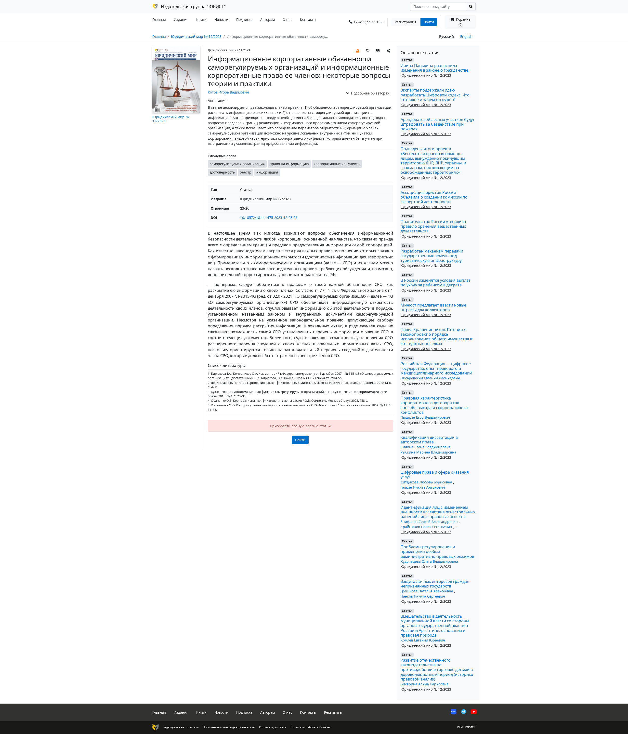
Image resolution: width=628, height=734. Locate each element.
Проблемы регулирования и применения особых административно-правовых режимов (437, 551)
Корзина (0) (463, 22)
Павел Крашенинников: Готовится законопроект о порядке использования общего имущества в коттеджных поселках (436, 337)
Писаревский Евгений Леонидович (430, 378)
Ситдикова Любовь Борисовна (427, 482)
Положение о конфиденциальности (229, 727)
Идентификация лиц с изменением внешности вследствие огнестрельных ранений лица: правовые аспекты (438, 512)
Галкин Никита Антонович (423, 487)
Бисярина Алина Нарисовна (424, 684)
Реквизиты (333, 712)
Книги (201, 19)
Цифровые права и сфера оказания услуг (435, 474)
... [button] (457, 526)
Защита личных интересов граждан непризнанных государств (435, 584)
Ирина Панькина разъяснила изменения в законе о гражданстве (434, 68)
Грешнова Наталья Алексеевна (427, 591)
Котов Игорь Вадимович (228, 92)
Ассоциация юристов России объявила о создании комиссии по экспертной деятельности (434, 197)
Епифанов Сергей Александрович (430, 521)
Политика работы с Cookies (310, 727)
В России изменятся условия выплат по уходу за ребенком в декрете (436, 283)
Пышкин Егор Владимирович (425, 417)
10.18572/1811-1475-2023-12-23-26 (269, 217)
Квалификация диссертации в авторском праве (429, 440)
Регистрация (405, 22)
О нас (287, 19)
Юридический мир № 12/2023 (196, 36)
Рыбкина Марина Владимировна (428, 452)
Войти (429, 22)
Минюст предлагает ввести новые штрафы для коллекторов (433, 307)
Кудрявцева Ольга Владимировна (429, 561)
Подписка (244, 19)
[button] (357, 50)
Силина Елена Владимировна (426, 447)
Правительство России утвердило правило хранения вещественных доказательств (433, 226)
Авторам (267, 19)
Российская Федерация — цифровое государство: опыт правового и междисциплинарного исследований (436, 368)
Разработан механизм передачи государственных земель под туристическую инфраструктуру (432, 255)
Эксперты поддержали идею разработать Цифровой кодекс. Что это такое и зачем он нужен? (435, 94)
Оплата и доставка (273, 727)
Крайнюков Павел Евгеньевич (427, 526)
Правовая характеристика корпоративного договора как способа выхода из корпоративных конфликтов (434, 405)
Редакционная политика (181, 727)
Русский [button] (446, 36)
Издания (181, 19)
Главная (159, 19)
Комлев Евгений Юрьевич (423, 640)
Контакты (308, 19)
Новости (221, 19)
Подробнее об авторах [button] (369, 93)
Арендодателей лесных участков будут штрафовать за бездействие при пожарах (438, 124)
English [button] (466, 36)
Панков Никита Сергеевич (423, 596)
